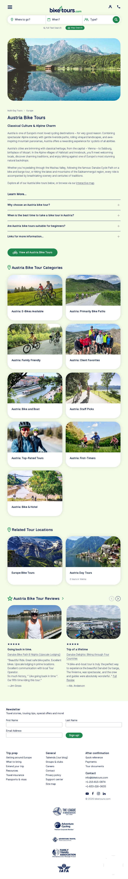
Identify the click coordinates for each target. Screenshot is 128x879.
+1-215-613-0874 (96, 782)
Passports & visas (16, 779)
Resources (12, 770)
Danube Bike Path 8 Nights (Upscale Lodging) (34, 654)
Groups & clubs (54, 761)
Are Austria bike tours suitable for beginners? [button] (36, 226)
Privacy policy (53, 775)
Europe (29, 110)
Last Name (71, 720)
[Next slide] (118, 598)
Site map (51, 784)
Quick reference (94, 757)
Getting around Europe (19, 757)
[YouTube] (87, 793)
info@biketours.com (97, 777)
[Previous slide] (111, 598)
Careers (50, 766)
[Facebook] (92, 793)
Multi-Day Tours (15, 110)
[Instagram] (98, 793)
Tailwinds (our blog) (57, 757)
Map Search (76, 27)
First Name (12, 720)
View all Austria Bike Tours (35, 252)
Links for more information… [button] (26, 236)
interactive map (85, 183)
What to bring (14, 761)
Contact (50, 770)
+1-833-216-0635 (96, 786)
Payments (91, 761)
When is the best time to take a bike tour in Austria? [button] (41, 215)
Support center (54, 779)
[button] (10, 7)
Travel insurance (15, 775)
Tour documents (95, 766)
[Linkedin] (104, 793)
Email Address (14, 730)
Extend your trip (15, 766)
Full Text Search (54, 27)
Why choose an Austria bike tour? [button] (29, 205)
